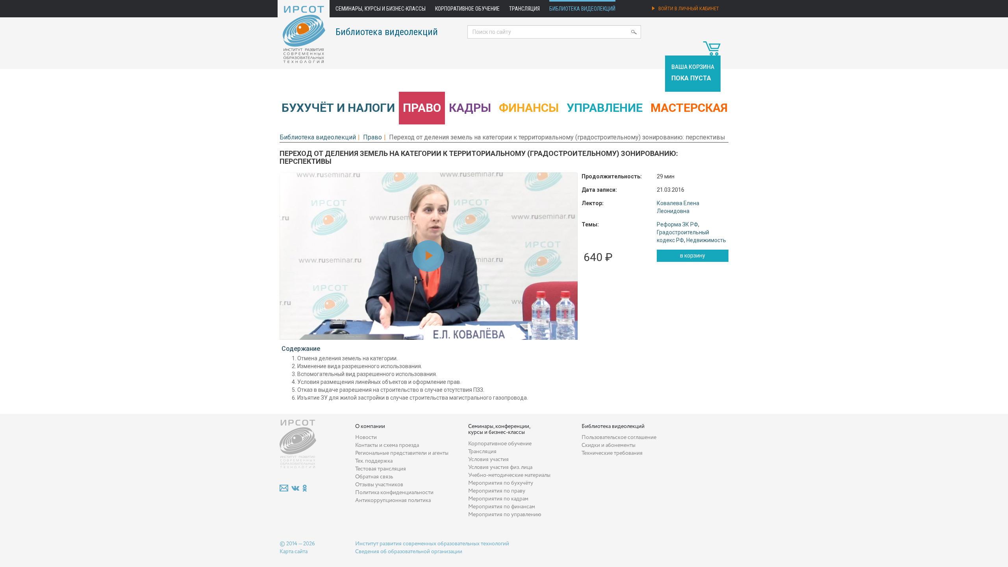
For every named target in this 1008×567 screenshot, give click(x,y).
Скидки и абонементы (609, 445)
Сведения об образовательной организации (408, 552)
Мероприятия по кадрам (498, 499)
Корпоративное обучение (467, 9)
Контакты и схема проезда (387, 445)
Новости (366, 437)
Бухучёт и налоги (338, 108)
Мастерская (689, 108)
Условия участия (488, 459)
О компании (370, 426)
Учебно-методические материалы (509, 475)
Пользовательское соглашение (619, 437)
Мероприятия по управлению (504, 515)
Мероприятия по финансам (501, 507)
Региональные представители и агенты (401, 453)
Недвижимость (706, 240)
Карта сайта (294, 552)
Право (422, 108)
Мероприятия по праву (496, 491)
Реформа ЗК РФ (677, 224)
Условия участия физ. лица (500, 467)
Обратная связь (374, 477)
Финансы (529, 108)
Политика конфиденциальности (394, 493)
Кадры (470, 108)
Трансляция (524, 9)
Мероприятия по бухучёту (500, 483)
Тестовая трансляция (380, 469)
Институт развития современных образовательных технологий (432, 544)
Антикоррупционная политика (393, 500)
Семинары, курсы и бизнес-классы (380, 9)
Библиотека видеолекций (582, 9)
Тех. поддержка (374, 461)
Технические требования (612, 453)
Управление (605, 108)
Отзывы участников (379, 485)
